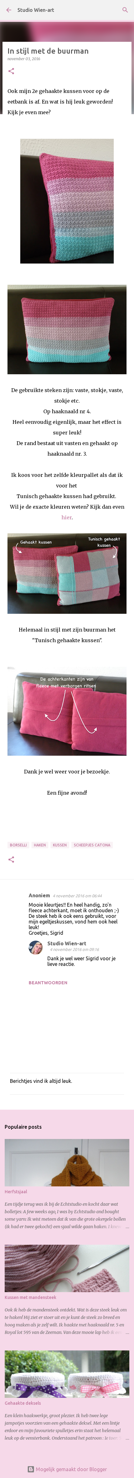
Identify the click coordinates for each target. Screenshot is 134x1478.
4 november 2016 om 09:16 (74, 949)
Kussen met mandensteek (30, 1297)
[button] (11, 71)
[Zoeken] (125, 9)
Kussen (60, 845)
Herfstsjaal (16, 1191)
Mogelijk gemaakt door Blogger (71, 1469)
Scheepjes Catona (92, 845)
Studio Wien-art (35, 10)
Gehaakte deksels (23, 1403)
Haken (40, 845)
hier (66, 517)
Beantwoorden (48, 982)
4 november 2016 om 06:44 (77, 896)
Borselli (18, 845)
